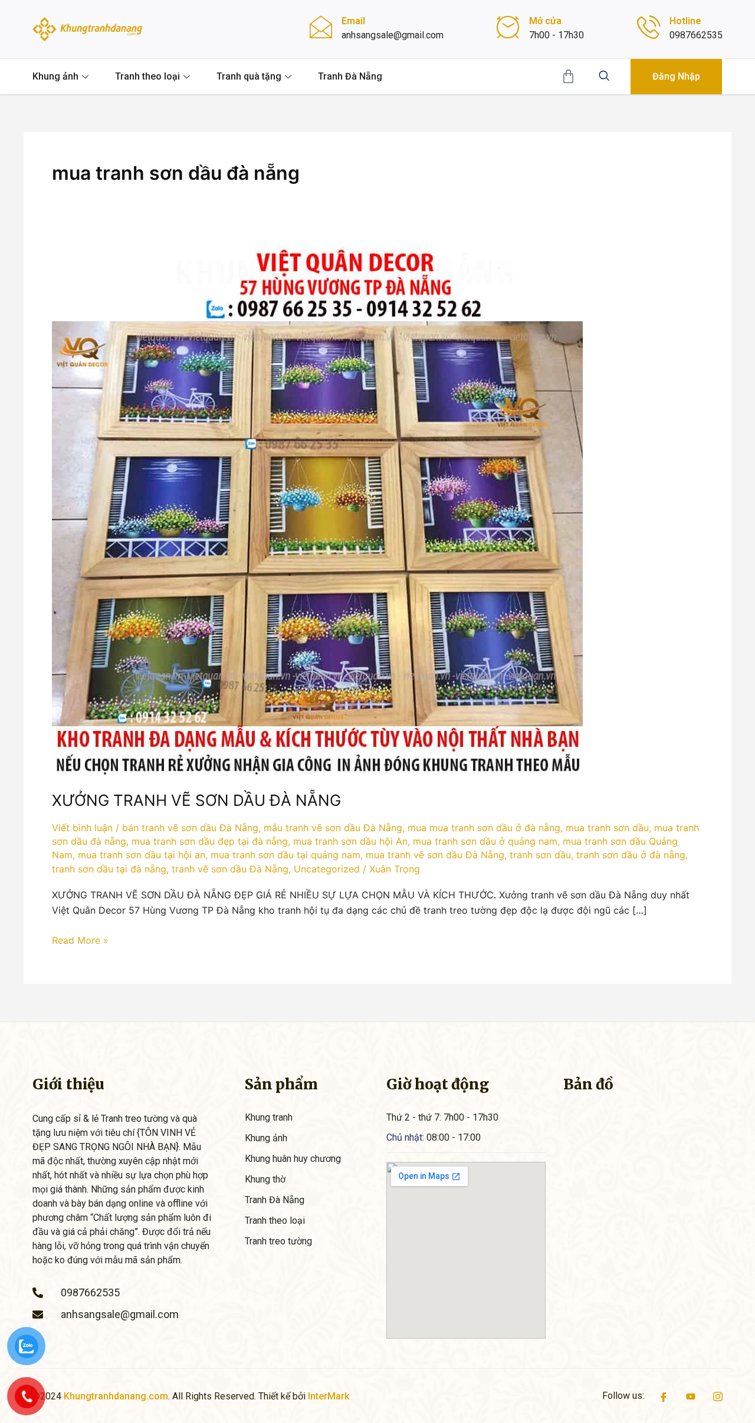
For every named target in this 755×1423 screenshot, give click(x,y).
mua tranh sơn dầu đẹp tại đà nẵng (210, 841)
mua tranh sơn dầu (607, 828)
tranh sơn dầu (540, 855)
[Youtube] (690, 1396)
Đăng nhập (676, 76)
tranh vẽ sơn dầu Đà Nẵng (230, 869)
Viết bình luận (82, 828)
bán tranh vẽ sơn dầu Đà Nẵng (190, 828)
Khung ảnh (55, 76)
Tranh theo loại (147, 76)
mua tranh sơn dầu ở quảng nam (485, 841)
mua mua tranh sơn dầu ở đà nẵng (484, 828)
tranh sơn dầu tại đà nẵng (109, 869)
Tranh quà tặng (248, 76)
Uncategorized (327, 869)
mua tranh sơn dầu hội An (350, 841)
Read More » (80, 939)
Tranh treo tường (278, 1241)
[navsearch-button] (604, 76)
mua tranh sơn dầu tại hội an (141, 855)
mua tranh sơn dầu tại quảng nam (285, 855)
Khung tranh (269, 1117)
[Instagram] (718, 1396)
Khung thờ (265, 1179)
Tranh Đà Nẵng (350, 76)
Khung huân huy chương (293, 1158)
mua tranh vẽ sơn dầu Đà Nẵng (435, 855)
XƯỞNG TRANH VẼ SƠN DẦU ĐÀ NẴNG (196, 800)
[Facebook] (663, 1396)
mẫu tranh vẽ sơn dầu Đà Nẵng (333, 828)
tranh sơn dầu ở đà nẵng (630, 855)
